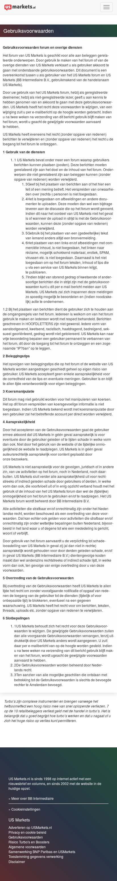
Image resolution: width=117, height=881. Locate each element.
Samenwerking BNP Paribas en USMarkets (42, 851)
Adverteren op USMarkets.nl (30, 827)
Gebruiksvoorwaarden (26, 837)
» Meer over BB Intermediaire (31, 798)
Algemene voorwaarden (27, 846)
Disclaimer (17, 861)
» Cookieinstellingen (24, 809)
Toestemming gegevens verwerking (36, 856)
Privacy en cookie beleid (27, 832)
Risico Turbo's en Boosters (29, 841)
